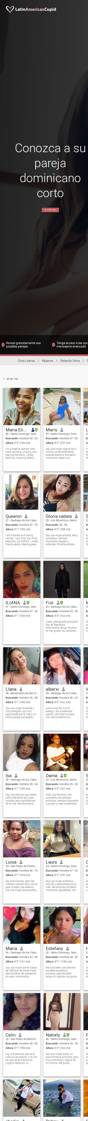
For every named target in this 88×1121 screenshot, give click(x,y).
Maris (51, 429)
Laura (51, 862)
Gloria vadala (59, 516)
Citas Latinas (26, 360)
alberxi (52, 689)
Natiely (53, 1035)
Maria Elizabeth (17, 429)
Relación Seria (70, 360)
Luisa (11, 862)
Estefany (54, 948)
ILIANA (13, 602)
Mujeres (47, 360)
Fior (50, 602)
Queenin (14, 516)
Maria (11, 948)
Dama (51, 775)
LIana (11, 689)
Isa (9, 775)
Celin (11, 1035)
